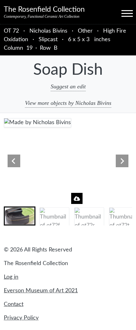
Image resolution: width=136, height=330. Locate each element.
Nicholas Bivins (49, 31)
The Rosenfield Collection (44, 9)
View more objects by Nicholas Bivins (68, 103)
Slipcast (48, 39)
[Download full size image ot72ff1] (77, 198)
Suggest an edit (68, 86)
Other (85, 31)
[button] (19, 215)
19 (29, 48)
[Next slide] (122, 161)
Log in (11, 277)
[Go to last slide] (14, 161)
